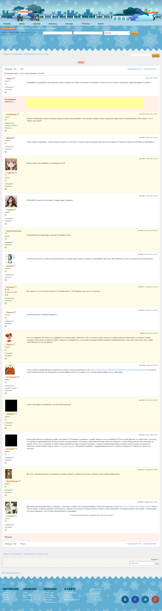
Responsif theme (97, 589)
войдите (31, 32)
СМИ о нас (67, 597)
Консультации (48, 595)
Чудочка (10, 173)
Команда (67, 595)
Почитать (7, 24)
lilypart (10, 78)
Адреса (22, 24)
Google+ (155, 599)
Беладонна (12, 377)
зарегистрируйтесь (9, 34)
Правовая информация (72, 600)
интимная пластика (67, 446)
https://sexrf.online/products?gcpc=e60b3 (134, 506)
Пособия (69, 24)
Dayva (9, 344)
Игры (87, 24)
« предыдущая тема (134, 69)
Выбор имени (48, 600)
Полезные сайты (49, 597)
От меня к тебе (49, 592)
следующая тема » (150, 69)
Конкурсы (53, 24)
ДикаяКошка (12, 481)
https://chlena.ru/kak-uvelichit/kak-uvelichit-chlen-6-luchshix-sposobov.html (119, 370)
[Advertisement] (84, 102)
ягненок (10, 287)
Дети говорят (27, 600)
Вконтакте (125, 599)
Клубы (25, 597)
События (36, 24)
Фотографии (27, 595)
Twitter (145, 599)
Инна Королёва (14, 231)
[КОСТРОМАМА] (24, 13)
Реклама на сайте (70, 592)
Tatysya (10, 210)
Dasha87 (11, 449)
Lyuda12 (10, 516)
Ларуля (10, 312)
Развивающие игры (50, 602)
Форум (101, 24)
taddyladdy (12, 114)
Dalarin (10, 266)
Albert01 (10, 414)
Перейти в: (155, 559)
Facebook (135, 599)
